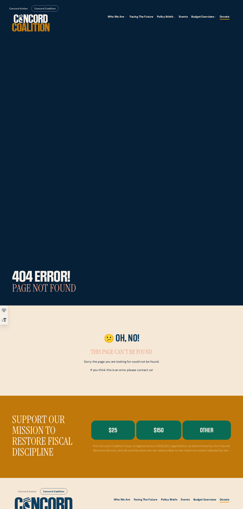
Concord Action (18, 8)
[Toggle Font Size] (4, 320)
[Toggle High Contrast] (4, 310)
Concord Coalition (45, 8)
